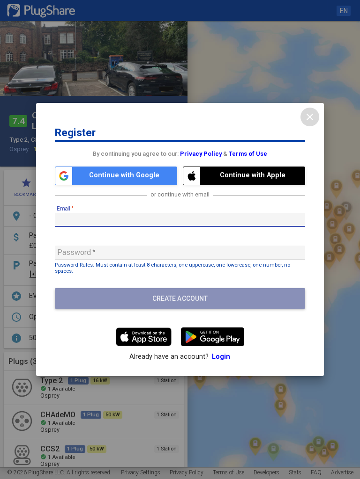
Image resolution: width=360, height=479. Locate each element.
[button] (116, 176)
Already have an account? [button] (179, 357)
